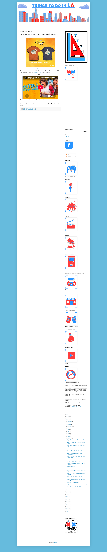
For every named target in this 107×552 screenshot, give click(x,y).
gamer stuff (30, 109)
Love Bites (69, 477)
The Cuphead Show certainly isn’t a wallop (29, 68)
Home (40, 113)
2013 (67, 504)
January (69, 489)
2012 (67, 506)
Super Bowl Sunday (71, 466)
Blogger (55, 542)
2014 (67, 503)
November (69, 422)
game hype (25, 109)
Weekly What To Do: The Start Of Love (74, 486)
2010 (67, 509)
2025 (67, 414)
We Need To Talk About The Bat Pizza (74, 476)
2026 (67, 412)
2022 (67, 419)
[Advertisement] (46, 25)
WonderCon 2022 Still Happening (74, 461)
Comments (69, 156)
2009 (67, 511)
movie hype (34, 109)
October (69, 424)
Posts (68, 154)
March (68, 436)
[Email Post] (35, 108)
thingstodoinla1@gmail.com (75, 406)
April (68, 434)
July (68, 429)
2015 (67, 501)
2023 (67, 418)
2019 (67, 494)
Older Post (58, 113)
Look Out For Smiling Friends (73, 482)
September (69, 426)
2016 (67, 499)
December (69, 421)
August (68, 428)
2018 (67, 496)
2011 (67, 508)
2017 (67, 498)
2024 (67, 416)
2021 (67, 491)
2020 (67, 492)
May (68, 433)
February (69, 438)
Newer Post (22, 113)
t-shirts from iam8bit (37, 72)
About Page (68, 136)
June (68, 431)
